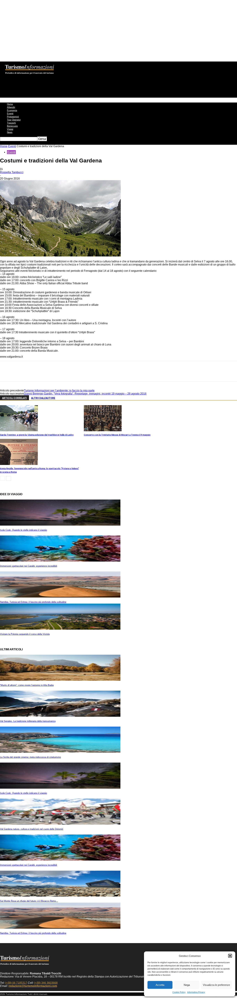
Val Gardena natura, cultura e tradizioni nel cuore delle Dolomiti (31, 829)
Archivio (71, 64)
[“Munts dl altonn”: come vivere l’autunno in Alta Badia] (60, 679)
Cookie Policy (178, 992)
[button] (230, 956)
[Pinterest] (30, 374)
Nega (187, 984)
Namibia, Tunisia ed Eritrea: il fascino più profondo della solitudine (33, 602)
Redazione (58, 64)
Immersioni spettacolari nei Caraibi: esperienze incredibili (28, 566)
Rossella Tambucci (11, 172)
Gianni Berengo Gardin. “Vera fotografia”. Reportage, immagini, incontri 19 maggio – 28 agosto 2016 (85, 393)
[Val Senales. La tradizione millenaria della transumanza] (60, 715)
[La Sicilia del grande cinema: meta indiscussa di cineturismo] (60, 751)
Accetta (160, 984)
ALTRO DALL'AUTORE (43, 398)
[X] (18, 374)
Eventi (10, 113)
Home (10, 104)
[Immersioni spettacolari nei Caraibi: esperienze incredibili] (60, 560)
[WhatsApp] (43, 374)
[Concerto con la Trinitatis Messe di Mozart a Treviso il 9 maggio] (103, 430)
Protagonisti (13, 116)
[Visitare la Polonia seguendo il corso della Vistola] (60, 628)
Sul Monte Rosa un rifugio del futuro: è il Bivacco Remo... (29, 901)
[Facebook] (5, 374)
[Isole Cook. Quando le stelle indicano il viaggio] (60, 524)
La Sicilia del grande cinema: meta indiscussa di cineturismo (30, 757)
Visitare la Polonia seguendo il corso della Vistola (25, 634)
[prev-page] (2, 478)
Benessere (12, 126)
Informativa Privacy (196, 992)
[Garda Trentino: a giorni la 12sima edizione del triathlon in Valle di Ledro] (19, 430)
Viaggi (10, 129)
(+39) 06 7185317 (16, 982)
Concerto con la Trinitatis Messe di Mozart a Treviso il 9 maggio (117, 434)
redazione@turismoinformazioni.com (33, 985)
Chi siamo (44, 64)
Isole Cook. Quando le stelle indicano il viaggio (23, 530)
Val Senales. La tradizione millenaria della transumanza (28, 721)
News (9, 132)
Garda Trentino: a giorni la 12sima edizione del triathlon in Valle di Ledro (37, 434)
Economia (12, 110)
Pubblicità (97, 64)
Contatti (85, 64)
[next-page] (8, 478)
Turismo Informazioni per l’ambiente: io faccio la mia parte (59, 390)
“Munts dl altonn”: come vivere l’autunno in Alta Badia (27, 685)
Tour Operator (14, 119)
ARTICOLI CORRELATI (14, 398)
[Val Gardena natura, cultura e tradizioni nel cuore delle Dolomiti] (60, 823)
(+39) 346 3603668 (46, 982)
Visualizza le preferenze (216, 984)
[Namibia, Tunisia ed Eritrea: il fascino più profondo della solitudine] (60, 596)
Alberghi (11, 107)
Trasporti (11, 123)
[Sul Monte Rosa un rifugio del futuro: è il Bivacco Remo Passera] (60, 895)
